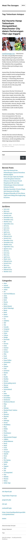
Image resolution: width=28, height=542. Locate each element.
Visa (5, 474)
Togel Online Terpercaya (9, 495)
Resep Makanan (8, 441)
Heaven (6, 381)
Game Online (7, 360)
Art (5, 291)
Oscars (6, 422)
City (5, 325)
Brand (5, 314)
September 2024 (8, 246)
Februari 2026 (8, 213)
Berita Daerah (8, 306)
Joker (5, 393)
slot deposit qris (7, 491)
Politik (6, 429)
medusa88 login (7, 508)
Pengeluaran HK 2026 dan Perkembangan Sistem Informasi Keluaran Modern (13, 185)
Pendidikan (7, 424)
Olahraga (6, 420)
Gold (5, 368)
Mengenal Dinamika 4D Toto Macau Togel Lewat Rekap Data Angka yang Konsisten (14, 195)
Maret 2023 (7, 267)
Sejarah (6, 454)
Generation (7, 362)
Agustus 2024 (8, 248)
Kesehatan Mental (9, 402)
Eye (5, 341)
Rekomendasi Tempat (10, 437)
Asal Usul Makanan (9, 293)
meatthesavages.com (8, 53)
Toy (5, 470)
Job (5, 391)
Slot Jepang (7, 460)
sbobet (4, 518)
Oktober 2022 (8, 271)
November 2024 (8, 242)
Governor (6, 370)
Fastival (6, 347)
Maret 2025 (7, 234)
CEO (5, 323)
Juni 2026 (6, 209)
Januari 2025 (7, 238)
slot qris (4, 504)
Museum (6, 414)
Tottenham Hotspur (9, 146)
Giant (5, 364)
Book (5, 312)
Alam (5, 283)
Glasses (6, 366)
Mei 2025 (6, 230)
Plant (5, 426)
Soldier (6, 462)
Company (6, 329)
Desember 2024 (8, 240)
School (6, 449)
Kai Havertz (16, 144)
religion (6, 439)
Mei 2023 (6, 265)
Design (6, 337)
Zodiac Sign (7, 483)
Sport (5, 464)
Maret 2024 (7, 259)
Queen (5, 435)
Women (6, 478)
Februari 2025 (8, 236)
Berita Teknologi (9, 308)
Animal (6, 285)
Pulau (5, 431)
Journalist (6, 395)
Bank (5, 300)
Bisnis (5, 310)
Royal (5, 445)
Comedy (6, 327)
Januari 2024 (7, 263)
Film (5, 354)
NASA (5, 418)
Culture (6, 335)
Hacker (6, 372)
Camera (6, 316)
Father (6, 350)
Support (6, 466)
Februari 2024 (8, 261)
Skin (5, 458)
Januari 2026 (7, 215)
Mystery (6, 416)
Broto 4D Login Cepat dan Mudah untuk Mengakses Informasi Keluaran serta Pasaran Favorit (13, 179)
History (6, 385)
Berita (10, 144)
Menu (23, 5)
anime (5, 289)
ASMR (5, 298)
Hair (5, 375)
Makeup (6, 408)
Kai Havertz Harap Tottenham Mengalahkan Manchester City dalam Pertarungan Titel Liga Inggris (12, 27)
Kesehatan (7, 399)
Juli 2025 (6, 226)
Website (6, 476)
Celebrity (6, 320)
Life (5, 406)
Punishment (7, 433)
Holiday (6, 387)
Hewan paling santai (10, 383)
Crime (5, 333)
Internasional (8, 389)
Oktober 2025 (8, 221)
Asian (5, 296)
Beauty (6, 302)
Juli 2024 (6, 251)
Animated (6, 287)
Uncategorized (8, 472)
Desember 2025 (8, 217)
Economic (6, 339)
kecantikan (7, 397)
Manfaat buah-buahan (10, 410)
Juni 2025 (6, 228)
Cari (3, 154)
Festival (6, 352)
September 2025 (8, 223)
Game (5, 358)
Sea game (6, 451)
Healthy (6, 379)
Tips (5, 468)
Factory (6, 343)
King (5, 404)
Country (6, 331)
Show (5, 456)
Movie (5, 412)
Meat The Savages (10, 5)
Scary (5, 447)
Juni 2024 (6, 253)
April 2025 (7, 232)
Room (5, 443)
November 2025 (8, 219)
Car (5, 318)
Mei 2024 (6, 255)
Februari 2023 (8, 269)
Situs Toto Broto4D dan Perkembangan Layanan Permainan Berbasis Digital (14, 172)
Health (6, 377)
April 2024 (7, 257)
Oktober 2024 (8, 244)
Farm (5, 345)
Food (5, 356)
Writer (5, 481)
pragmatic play (6, 500)
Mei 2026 (6, 211)
